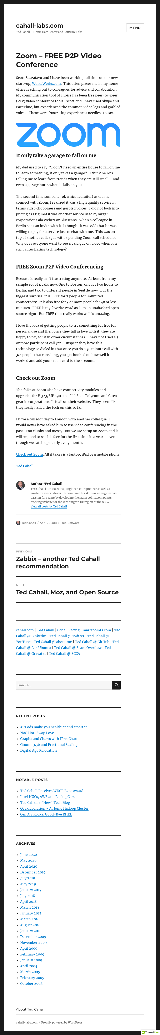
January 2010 (30, 931)
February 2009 (32, 954)
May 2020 (28, 860)
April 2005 (28, 966)
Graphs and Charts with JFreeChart (49, 739)
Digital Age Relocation (38, 750)
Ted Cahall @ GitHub (92, 642)
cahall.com (25, 630)
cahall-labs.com (39, 25)
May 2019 (28, 884)
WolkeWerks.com (46, 83)
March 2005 (30, 972)
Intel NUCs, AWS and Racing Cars (47, 797)
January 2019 (31, 890)
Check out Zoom (29, 454)
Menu (135, 28)
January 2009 (31, 960)
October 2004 (31, 983)
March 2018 (29, 907)
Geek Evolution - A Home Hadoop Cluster (54, 808)
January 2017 (30, 913)
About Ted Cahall (30, 1009)
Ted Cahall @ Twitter (67, 636)
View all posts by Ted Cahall (49, 506)
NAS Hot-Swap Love (37, 733)
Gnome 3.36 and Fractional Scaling (49, 744)
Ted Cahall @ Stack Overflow (77, 648)
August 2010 (30, 925)
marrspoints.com (97, 630)
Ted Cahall (24, 466)
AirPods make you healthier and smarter (53, 727)
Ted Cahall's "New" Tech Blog (45, 802)
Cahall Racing (68, 630)
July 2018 (27, 896)
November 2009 (33, 942)
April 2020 (28, 866)
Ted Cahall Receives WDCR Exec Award (51, 791)
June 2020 (28, 855)
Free (63, 522)
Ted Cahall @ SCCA (64, 653)
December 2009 (33, 937)
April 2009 (29, 948)
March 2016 (30, 919)
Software (74, 522)
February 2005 (32, 978)
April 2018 (28, 901)
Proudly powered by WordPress (61, 1022)
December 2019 (33, 872)
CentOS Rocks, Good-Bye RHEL (46, 814)
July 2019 (27, 878)
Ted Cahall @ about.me (53, 642)
